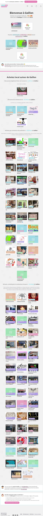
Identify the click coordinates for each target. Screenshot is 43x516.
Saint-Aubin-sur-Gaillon (21, 83)
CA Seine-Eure (25, 486)
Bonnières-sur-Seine (21, 287)
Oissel (20, 288)
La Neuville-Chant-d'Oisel (34, 287)
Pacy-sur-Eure (33, 133)
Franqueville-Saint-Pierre (31, 289)
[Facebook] (13, 515)
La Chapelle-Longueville (20, 102)
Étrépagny (16, 288)
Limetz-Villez (39, 133)
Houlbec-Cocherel (29, 102)
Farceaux (27, 134)
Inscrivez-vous (7, 65)
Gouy (13, 288)
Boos (31, 288)
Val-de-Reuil (25, 133)
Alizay (11, 287)
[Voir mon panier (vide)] (36, 6)
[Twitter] (17, 515)
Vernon (12, 133)
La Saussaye (34, 288)
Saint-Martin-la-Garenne (11, 289)
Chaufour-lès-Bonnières (20, 134)
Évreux (30, 134)
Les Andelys (9, 133)
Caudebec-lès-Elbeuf (25, 288)
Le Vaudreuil (20, 133)
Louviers (16, 133)
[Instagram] (15, 515)
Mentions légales (38, 514)
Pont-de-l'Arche (6, 287)
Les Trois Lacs (13, 102)
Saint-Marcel (3, 133)
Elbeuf (38, 288)
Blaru (29, 133)
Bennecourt (14, 287)
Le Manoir (13, 134)
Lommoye (27, 287)
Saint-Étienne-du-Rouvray (21, 289)
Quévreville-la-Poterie (7, 288)
